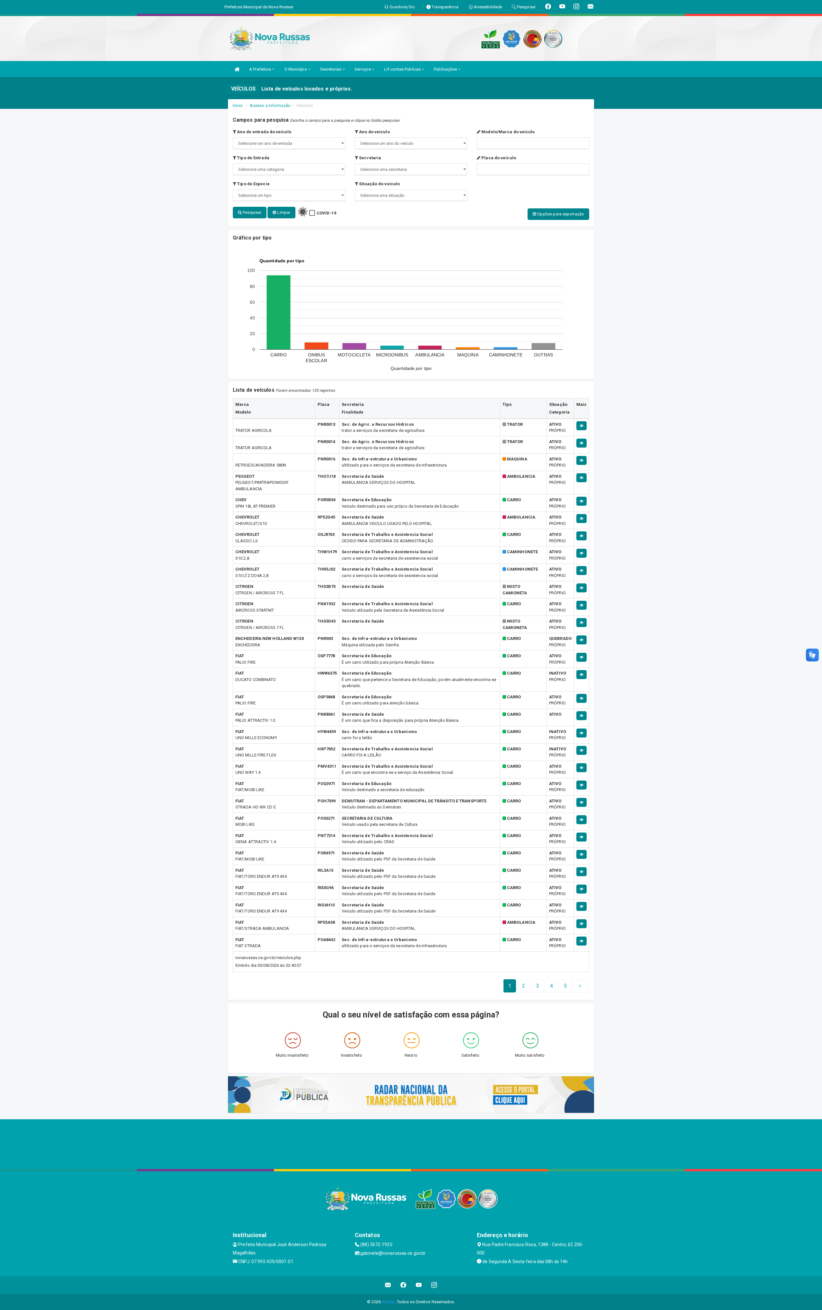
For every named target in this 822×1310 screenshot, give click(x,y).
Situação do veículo (379, 183)
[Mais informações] (581, 425)
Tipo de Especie (253, 183)
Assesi (388, 1301)
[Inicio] (237, 69)
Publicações (446, 69)
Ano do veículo (374, 131)
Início (238, 105)
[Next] (580, 986)
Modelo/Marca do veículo (507, 131)
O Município (296, 69)
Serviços (363, 69)
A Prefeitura (260, 69)
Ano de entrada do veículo (263, 131)
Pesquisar (251, 212)
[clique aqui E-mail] (388, 1285)
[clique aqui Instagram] (434, 1285)
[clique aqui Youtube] (418, 1285)
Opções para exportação (560, 214)
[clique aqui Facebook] (403, 1285)
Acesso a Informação (270, 105)
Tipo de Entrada (252, 157)
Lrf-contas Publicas (403, 69)
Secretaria (369, 157)
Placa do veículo (498, 157)
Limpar (283, 212)
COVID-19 (326, 213)
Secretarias (331, 69)
